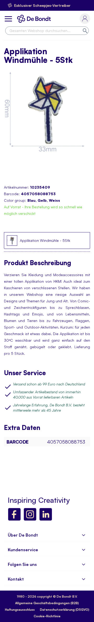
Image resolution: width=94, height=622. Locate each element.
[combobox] (47, 30)
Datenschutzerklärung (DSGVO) (64, 610)
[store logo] (35, 18)
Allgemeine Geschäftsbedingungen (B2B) (47, 603)
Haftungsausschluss (20, 610)
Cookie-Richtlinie (47, 616)
